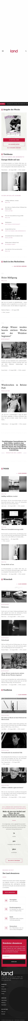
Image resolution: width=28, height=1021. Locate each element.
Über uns (3, 1011)
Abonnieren (4, 1000)
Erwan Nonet (4, 370)
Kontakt (3, 1013)
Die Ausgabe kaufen (14, 144)
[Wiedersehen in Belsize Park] (14, 402)
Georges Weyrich (5, 539)
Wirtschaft (3, 989)
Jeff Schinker (4, 797)
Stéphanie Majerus (5, 310)
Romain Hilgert (4, 649)
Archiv (2, 993)
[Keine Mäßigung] (14, 292)
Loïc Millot (3, 729)
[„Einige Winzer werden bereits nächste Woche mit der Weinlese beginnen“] (14, 346)
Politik (2, 986)
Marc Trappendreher (5, 762)
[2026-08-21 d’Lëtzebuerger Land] (14, 126)
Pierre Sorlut (4, 169)
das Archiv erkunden (14, 860)
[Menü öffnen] (2, 51)
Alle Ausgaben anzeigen (14, 147)
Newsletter (3, 1004)
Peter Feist (3, 616)
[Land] (7, 973)
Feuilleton (3, 991)
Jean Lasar (3, 506)
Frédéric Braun (4, 424)
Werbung (3, 1002)
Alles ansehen (22, 473)
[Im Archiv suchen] (26, 51)
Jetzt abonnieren (10, 892)
